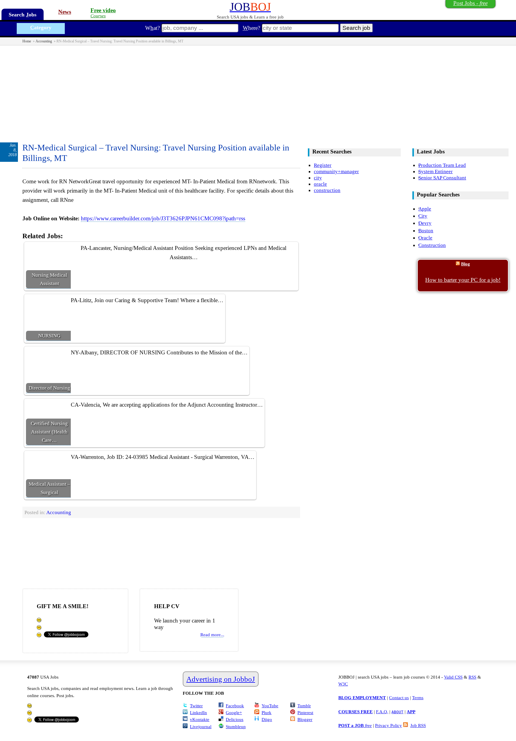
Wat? (152, 28)
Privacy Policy (388, 725)
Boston (425, 230)
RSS (472, 676)
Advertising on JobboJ (220, 679)
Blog (465, 263)
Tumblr (304, 705)
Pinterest (305, 712)
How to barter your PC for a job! (462, 280)
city (318, 178)
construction (327, 190)
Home (26, 41)
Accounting (44, 41)
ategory (40, 27)
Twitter (196, 705)
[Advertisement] (258, 90)
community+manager (336, 171)
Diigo (267, 719)
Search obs (22, 15)
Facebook (235, 705)
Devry (424, 223)
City (422, 216)
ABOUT (397, 712)
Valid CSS (453, 676)
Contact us (399, 697)
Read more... (212, 634)
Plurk (266, 712)
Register (322, 165)
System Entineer (435, 171)
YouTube (270, 705)
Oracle (425, 238)
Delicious (234, 719)
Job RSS (418, 725)
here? (251, 28)
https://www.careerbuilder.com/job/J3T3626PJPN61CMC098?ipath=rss (163, 218)
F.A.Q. (382, 711)
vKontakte (199, 719)
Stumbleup (236, 726)
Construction (432, 245)
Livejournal (200, 726)
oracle (320, 184)
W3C (343, 683)
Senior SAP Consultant (442, 178)
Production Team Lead (442, 165)
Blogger (304, 719)
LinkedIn (198, 712)
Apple (424, 209)
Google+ (234, 712)
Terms (417, 697)
